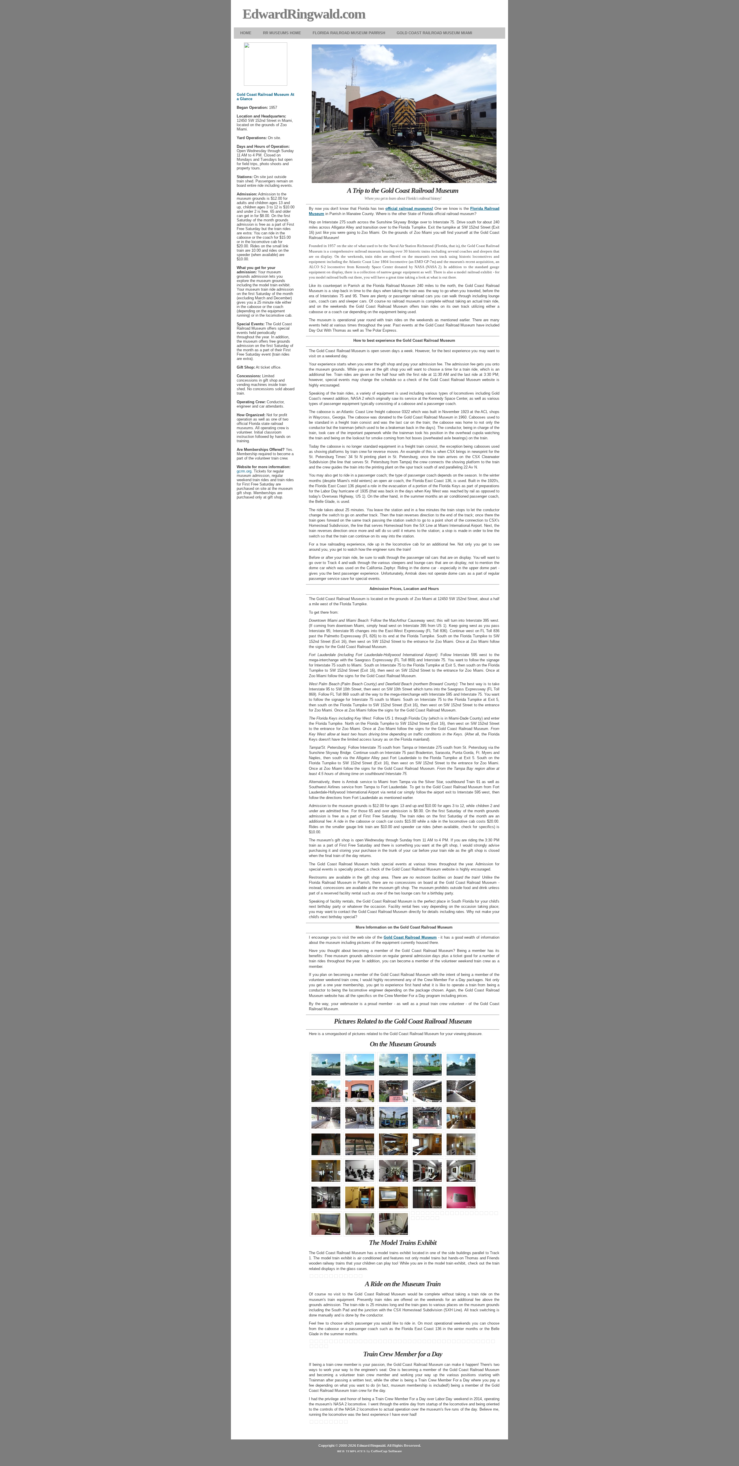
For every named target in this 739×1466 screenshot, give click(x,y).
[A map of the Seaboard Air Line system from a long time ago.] (327, 1145)
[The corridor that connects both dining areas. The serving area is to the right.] (462, 1213)
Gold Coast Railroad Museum (410, 937)
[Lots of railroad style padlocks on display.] (356, 1276)
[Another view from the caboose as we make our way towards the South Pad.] (331, 1342)
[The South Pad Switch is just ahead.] (376, 1342)
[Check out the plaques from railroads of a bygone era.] (428, 1171)
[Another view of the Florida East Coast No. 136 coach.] (449, 1342)
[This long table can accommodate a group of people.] (477, 1213)
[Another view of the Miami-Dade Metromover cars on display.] (428, 1218)
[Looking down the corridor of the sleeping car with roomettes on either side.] (423, 1213)
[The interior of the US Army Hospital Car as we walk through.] (462, 1118)
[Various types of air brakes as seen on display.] (360, 1171)
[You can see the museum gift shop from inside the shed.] (496, 1213)
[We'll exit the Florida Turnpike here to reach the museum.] (394, 1065)
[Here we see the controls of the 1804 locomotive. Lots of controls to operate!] (493, 1342)
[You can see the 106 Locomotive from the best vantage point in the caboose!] (322, 1342)
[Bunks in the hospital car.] (394, 1145)
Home (245, 33)
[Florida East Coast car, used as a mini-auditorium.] (428, 1213)
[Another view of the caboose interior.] (425, 1342)
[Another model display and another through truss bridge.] (341, 1276)
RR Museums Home (282, 33)
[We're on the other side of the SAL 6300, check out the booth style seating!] (472, 1213)
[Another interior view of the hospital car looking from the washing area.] (462, 1145)
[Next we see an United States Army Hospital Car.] (462, 1092)
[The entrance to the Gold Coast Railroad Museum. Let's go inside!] (462, 1065)
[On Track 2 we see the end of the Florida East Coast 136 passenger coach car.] (360, 1118)
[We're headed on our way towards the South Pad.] (326, 1342)
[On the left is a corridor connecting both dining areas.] (457, 1213)
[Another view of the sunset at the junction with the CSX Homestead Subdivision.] (322, 1346)
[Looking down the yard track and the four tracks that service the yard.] (356, 1342)
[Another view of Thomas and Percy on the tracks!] (336, 1276)
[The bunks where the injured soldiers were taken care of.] (327, 1171)
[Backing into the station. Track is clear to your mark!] (385, 1342)
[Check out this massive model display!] (326, 1276)
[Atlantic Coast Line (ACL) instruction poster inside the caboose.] (430, 1342)
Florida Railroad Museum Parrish (349, 33)
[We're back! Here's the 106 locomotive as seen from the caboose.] (400, 1342)
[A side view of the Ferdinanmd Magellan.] (428, 1092)
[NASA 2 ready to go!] (438, 1218)
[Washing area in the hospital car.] (428, 1145)
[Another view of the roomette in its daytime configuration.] (418, 1213)
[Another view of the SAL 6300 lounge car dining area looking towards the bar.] (482, 1213)
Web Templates (351, 1451)
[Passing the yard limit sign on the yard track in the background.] (351, 1342)
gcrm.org (244, 471)
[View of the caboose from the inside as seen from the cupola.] (317, 1342)
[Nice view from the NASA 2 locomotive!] (326, 1422)
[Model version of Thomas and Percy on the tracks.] (331, 1276)
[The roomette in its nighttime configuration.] (413, 1213)
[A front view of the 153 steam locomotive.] (492, 1213)
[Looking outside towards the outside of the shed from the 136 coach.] (464, 1342)
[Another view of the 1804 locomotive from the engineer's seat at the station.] (312, 1346)
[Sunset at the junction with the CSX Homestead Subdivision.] (317, 1346)
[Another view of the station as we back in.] (390, 1342)
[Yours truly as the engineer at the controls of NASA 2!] (341, 1422)
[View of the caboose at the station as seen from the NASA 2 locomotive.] (336, 1422)
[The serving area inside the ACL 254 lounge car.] (443, 1213)
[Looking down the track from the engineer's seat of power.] (331, 1422)
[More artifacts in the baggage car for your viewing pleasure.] (327, 1198)
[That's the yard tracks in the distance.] (346, 1342)
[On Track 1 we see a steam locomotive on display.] (327, 1118)
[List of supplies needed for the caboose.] (434, 1342)
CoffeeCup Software (386, 1451)
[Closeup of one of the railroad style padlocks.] (361, 1276)
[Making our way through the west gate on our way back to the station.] (371, 1342)
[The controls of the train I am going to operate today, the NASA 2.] (312, 1422)
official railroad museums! (409, 208)
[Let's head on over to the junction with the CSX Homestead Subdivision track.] (341, 1342)
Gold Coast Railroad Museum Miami (434, 33)
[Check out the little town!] (317, 1276)
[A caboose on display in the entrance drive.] (413, 1218)
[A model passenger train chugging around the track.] (346, 1276)
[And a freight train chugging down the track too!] (351, 1276)
